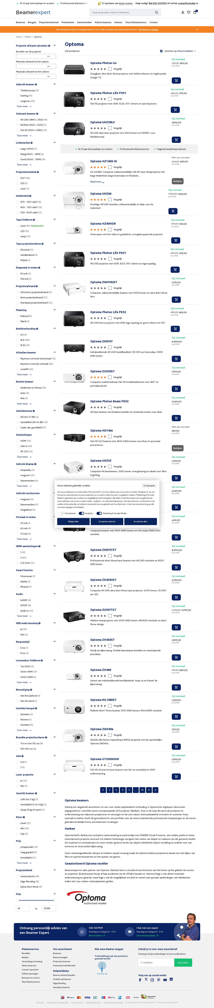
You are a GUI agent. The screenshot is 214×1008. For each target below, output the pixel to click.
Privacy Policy (77, 1002)
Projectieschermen (49, 22)
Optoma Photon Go (103, 63)
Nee (24, 634)
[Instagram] (152, 980)
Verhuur (118, 22)
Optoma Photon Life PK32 (108, 312)
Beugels (32, 22)
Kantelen (26, 714)
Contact (153, 22)
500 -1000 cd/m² (31, 212)
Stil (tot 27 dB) (29, 417)
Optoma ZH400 (100, 669)
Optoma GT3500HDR (104, 759)
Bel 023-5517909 (158, 3)
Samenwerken (84, 22)
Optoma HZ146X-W (103, 161)
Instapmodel (29, 847)
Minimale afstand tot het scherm (32, 61)
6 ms (24, 647)
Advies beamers (103, 22)
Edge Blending (29, 881)
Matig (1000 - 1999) (32, 154)
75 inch (25, 533)
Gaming (26, 95)
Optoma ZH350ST (102, 371)
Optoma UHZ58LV (102, 122)
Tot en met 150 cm (31, 743)
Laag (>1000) (28, 148)
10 (142, 790)
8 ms (24, 653)
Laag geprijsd (28, 852)
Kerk (24, 398)
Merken (28, 37)
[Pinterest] (158, 980)
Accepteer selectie (107, 521)
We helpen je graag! (148, 29)
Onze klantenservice (135, 22)
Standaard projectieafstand (36, 302)
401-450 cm (28, 748)
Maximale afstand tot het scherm (32, 71)
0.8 (23, 762)
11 (149, 790)
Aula (24, 393)
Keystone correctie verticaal (36, 363)
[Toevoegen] (176, 80)
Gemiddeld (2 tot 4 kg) (33, 804)
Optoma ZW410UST (103, 282)
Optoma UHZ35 (100, 460)
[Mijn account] (182, 12)
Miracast (25, 586)
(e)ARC (25, 600)
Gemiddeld (28, 857)
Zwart (25, 823)
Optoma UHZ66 (100, 193)
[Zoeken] (156, 12)
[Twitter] (146, 980)
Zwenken (26, 724)
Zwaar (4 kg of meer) (32, 809)
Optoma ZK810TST (103, 549)
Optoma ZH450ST (102, 639)
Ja (23, 629)
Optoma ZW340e (101, 729)
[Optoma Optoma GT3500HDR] (74, 766)
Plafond (26, 316)
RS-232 (26, 451)
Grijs (24, 833)
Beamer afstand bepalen (64, 975)
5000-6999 (28, 677)
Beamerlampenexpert (113, 1002)
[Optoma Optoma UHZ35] (74, 468)
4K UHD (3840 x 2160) (33, 119)
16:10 (25, 345)
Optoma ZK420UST (103, 579)
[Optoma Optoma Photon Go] (74, 70)
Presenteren (68, 22)
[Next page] (155, 790)
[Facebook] (140, 980)
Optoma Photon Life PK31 (108, 252)
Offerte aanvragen (30, 973)
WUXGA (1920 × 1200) (33, 125)
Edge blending (59, 983)
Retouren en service (31, 977)
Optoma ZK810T (101, 341)
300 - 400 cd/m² (30, 201)
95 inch (25, 273)
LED (23, 183)
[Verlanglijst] (188, 12)
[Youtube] (165, 980)
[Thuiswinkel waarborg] (148, 996)
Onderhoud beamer (62, 979)
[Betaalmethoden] (62, 997)
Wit (24, 828)
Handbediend (28, 255)
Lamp (25, 236)
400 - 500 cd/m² (31, 207)
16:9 (25, 340)
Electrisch (26, 249)
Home (19, 37)
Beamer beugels (60, 957)
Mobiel (25, 260)
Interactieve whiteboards (64, 965)
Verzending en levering (32, 961)
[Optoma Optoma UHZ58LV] (74, 129)
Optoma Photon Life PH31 (108, 93)
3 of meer (27, 562)
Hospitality (27, 470)
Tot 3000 (27, 666)
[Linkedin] (171, 980)
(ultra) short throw (31, 886)
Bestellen (26, 953)
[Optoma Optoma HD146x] (74, 438)
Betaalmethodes (93, 1002)
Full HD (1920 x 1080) (33, 130)
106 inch (25, 278)
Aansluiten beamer (61, 987)
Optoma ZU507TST (103, 609)
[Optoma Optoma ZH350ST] (74, 379)
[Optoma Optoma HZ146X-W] (74, 169)
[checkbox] (66, 513)
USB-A (26, 446)
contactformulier (187, 3)
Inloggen (40, 1002)
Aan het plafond (30, 695)
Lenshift (26, 369)
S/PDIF (25, 605)
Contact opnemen (30, 969)
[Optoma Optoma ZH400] (74, 677)
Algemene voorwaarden (58, 1002)
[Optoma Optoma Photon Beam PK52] (74, 408)
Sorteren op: (171, 51)
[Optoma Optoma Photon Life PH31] (74, 99)
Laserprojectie (29, 876)
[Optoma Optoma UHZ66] (74, 201)
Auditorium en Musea (33, 387)
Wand (24, 321)
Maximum (49, 908)
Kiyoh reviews (126, 3)
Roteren (25, 719)
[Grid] (161, 51)
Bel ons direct (95, 935)
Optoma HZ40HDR (103, 223)
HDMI (25, 440)
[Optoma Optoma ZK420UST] (74, 587)
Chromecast (27, 576)
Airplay (25, 581)
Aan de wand (28, 701)
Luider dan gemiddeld (33, 427)
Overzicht (150, 485)
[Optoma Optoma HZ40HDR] (74, 230)
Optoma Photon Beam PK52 (109, 401)
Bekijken (177, 181)
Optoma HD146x (101, 430)
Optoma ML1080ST (103, 699)
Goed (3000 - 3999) (32, 159)
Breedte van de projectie (28, 51)
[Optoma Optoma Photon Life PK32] (74, 319)
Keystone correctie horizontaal (38, 358)
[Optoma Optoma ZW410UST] (74, 289)
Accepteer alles (140, 521)
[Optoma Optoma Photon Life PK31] (74, 259)
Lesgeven (27, 101)
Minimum (23, 908)
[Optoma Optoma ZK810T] (74, 349)
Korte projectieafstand (33, 297)
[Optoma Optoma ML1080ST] (74, 706)
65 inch (25, 528)
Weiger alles (73, 521)
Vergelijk (118, 69)
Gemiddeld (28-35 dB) (34, 422)
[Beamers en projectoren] (34, 12)
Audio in (26, 610)
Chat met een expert (146, 935)
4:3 (23, 334)
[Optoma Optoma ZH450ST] (74, 647)
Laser (24, 188)
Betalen (25, 957)
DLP (25, 178)
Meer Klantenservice (31, 982)
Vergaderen (27, 509)
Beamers (20, 22)
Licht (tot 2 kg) (29, 799)
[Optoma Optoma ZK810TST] (74, 557)
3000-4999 (28, 671)
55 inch (25, 523)
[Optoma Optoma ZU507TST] (74, 617)
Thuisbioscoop (29, 90)
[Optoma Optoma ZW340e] (74, 736)
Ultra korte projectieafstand (36, 292)
